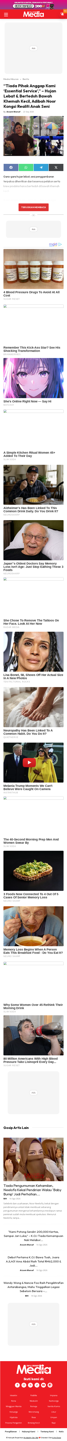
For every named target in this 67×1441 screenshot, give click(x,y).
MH (5, 1198)
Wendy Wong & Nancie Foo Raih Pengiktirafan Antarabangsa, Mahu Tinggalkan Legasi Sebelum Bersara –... (33, 1287)
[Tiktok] (37, 1385)
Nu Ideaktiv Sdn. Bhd (31, 1438)
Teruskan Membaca (33, 207)
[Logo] (33, 14)
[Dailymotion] (50, 1385)
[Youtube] (43, 1385)
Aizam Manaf (13, 111)
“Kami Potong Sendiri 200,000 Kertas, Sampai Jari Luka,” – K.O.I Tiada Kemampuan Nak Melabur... (33, 1236)
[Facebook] (17, 1385)
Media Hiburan (11, 79)
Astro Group (56, 1438)
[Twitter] (30, 1385)
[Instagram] (23, 1385)
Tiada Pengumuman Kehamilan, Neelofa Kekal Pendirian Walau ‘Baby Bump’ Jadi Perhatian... (32, 1189)
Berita (26, 79)
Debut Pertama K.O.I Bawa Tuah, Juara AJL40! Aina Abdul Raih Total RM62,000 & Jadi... (33, 1261)
